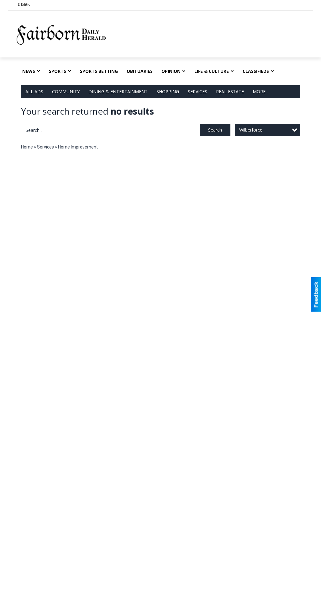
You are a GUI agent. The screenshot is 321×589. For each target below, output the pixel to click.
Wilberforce (250, 130)
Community (66, 92)
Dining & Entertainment (118, 92)
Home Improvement (78, 146)
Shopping (167, 92)
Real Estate (230, 92)
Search (215, 130)
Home (27, 146)
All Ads (34, 92)
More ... (261, 92)
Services (197, 92)
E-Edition (25, 4)
